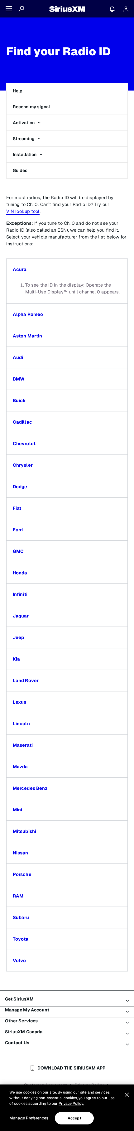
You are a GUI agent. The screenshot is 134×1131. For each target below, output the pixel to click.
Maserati (23, 745)
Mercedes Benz (30, 788)
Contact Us (17, 1042)
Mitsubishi (24, 831)
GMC (18, 551)
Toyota (21, 939)
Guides (20, 170)
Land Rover (26, 680)
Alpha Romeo (28, 314)
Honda (20, 573)
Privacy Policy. (71, 1103)
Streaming (24, 138)
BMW (19, 379)
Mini (17, 810)
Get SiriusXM (19, 999)
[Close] (127, 1095)
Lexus (19, 702)
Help (17, 91)
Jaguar (21, 616)
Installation (24, 154)
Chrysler (23, 465)
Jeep (18, 637)
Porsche (22, 874)
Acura (20, 269)
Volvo (19, 960)
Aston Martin (27, 336)
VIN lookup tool (23, 211)
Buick (19, 400)
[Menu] (8, 8)
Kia (16, 659)
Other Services (21, 1021)
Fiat (17, 508)
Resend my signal (31, 107)
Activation (24, 122)
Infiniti (20, 594)
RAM (18, 896)
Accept (74, 1118)
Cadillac (22, 422)
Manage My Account (27, 1010)
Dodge (20, 486)
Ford (18, 530)
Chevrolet (24, 443)
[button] (67, 269)
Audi (18, 357)
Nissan (20, 853)
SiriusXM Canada (24, 1032)
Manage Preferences (28, 1118)
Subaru (21, 917)
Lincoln (21, 723)
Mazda (20, 767)
